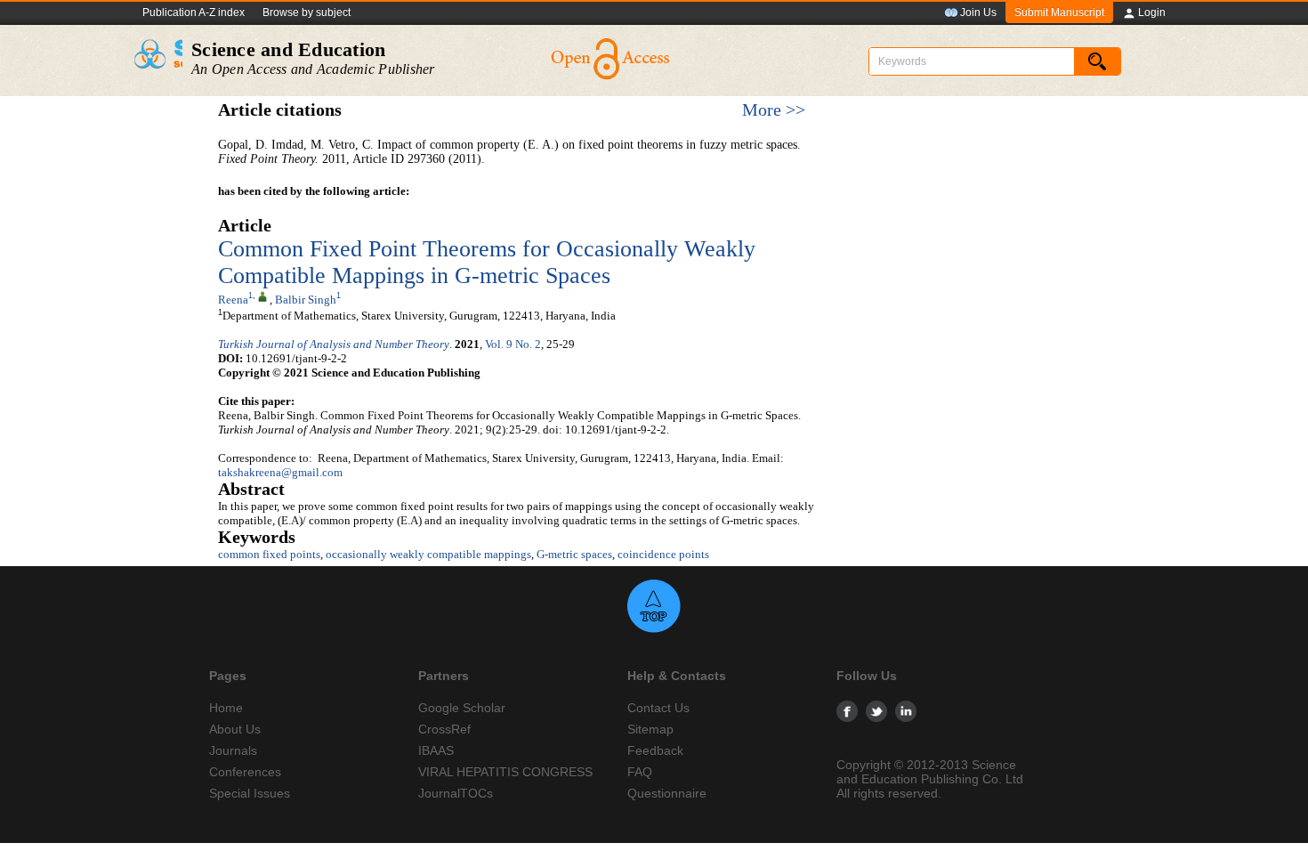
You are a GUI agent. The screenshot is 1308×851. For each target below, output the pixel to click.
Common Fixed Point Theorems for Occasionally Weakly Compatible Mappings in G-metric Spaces (486, 262)
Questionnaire (666, 793)
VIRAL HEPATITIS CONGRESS (505, 772)
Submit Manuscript (1059, 12)
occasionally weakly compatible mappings (428, 554)
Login (1152, 12)
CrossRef (444, 729)
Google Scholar (461, 708)
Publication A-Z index (193, 12)
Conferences (245, 772)
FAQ (639, 772)
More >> (773, 110)
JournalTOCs (455, 793)
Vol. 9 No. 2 (513, 344)
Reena (233, 299)
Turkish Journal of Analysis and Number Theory (333, 344)
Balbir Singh (305, 299)
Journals (233, 750)
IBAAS (436, 750)
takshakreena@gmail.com (280, 472)
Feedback (655, 750)
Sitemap (650, 729)
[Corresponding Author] (262, 295)
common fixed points (269, 554)
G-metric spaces (574, 554)
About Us (235, 729)
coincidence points (663, 554)
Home (226, 708)
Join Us (978, 12)
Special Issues (249, 793)
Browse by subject (306, 12)
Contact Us (658, 708)
